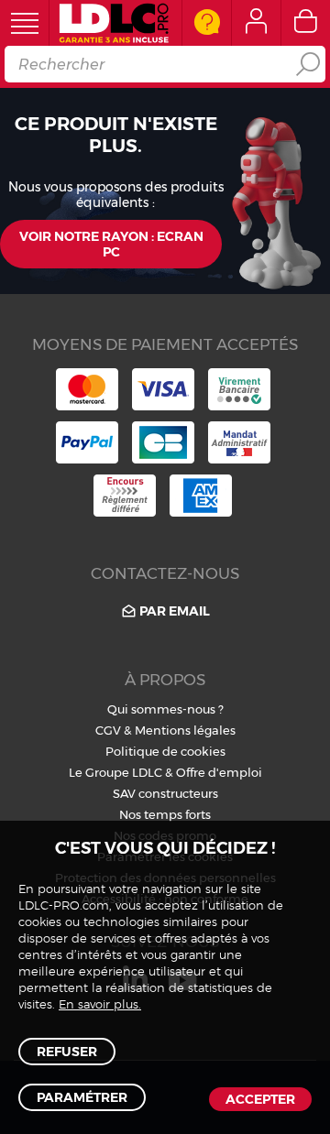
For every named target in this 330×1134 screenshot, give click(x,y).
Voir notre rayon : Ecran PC (111, 244)
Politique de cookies (165, 751)
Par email (174, 611)
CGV (108, 730)
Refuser (67, 1051)
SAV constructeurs (165, 793)
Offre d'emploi (219, 772)
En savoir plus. (100, 1005)
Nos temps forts (165, 814)
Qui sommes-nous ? (165, 709)
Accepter (260, 1099)
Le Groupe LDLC (115, 772)
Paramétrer (82, 1097)
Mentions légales (185, 730)
